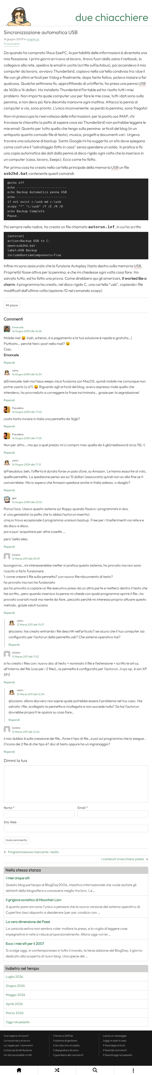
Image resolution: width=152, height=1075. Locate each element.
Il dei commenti (115, 1050)
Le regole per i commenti (18, 1045)
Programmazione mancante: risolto (33, 852)
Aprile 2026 (14, 1004)
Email (82, 808)
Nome (9, 808)
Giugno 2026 (15, 986)
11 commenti (11, 44)
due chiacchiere (111, 17)
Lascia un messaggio (115, 1035)
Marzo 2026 (15, 1013)
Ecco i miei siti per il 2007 (25, 944)
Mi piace (12, 305)
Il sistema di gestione (65, 1040)
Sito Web (10, 822)
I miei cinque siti (17, 878)
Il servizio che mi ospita (66, 1045)
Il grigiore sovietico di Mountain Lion (33, 900)
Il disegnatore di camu (66, 1050)
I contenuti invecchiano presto (122, 859)
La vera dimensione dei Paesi (28, 922)
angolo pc (33, 39)
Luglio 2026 (14, 977)
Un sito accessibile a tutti (18, 1055)
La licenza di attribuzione (18, 1050)
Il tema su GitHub (63, 1035)
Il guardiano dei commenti (68, 1055)
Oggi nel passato (18, 1022)
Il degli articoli (114, 1045)
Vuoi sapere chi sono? (16, 1035)
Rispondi (9, 362)
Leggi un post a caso (114, 1040)
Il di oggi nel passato (117, 1055)
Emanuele (18, 327)
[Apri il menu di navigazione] (133, 1070)
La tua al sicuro (17, 1040)
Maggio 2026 (15, 995)
